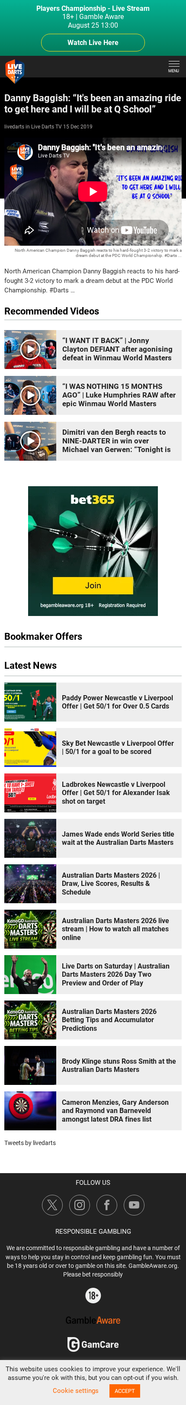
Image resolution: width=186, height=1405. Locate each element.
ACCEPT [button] (125, 1391)
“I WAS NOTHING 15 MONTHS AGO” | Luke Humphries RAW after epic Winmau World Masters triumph (119, 399)
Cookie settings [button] (76, 1391)
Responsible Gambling (93, 1231)
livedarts (14, 127)
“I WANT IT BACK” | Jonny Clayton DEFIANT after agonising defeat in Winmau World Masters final (117, 353)
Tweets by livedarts (30, 1142)
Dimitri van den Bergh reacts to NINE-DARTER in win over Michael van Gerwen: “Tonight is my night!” (116, 445)
